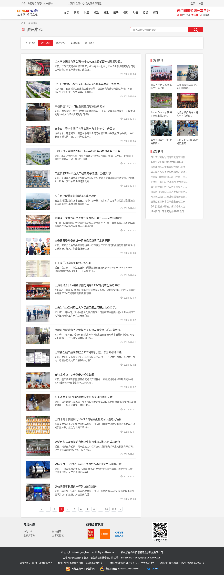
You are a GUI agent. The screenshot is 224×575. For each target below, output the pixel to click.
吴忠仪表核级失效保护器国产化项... (169, 172)
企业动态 (45, 43)
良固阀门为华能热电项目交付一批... (169, 176)
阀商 (155, 12)
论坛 (145, 12)
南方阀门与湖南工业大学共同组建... (169, 191)
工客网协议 (58, 535)
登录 (193, 3)
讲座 (86, 12)
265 (114, 509)
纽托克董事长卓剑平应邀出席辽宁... (169, 201)
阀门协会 (89, 43)
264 (107, 509)
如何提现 (56, 531)
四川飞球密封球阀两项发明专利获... (169, 157)
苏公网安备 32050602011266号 (121, 568)
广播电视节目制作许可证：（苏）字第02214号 (131, 562)
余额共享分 (29, 535)
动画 (135, 12)
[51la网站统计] (152, 568)
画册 (116, 12)
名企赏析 (60, 43)
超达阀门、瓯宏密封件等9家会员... (168, 211)
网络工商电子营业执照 (82, 568)
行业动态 (30, 43)
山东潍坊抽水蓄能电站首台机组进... (169, 167)
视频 (125, 12)
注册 (200, 3)
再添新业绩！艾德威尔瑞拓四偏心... (169, 196)
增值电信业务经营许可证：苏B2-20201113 (80, 562)
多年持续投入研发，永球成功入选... (169, 206)
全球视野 (75, 43)
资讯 (106, 12)
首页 (66, 12)
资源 (76, 12)
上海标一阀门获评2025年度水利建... (169, 181)
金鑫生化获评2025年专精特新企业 (168, 162)
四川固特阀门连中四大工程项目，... (169, 186)
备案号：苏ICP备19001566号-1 (36, 562)
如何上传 (28, 531)
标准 (96, 12)
